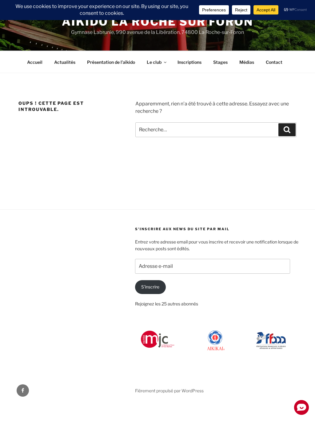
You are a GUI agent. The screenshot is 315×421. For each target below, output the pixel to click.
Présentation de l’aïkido (111, 62)
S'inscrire (150, 286)
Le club (154, 62)
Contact (274, 62)
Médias (246, 62)
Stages (220, 62)
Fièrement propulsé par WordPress (169, 390)
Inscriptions (189, 62)
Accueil (34, 62)
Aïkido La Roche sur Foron (157, 21)
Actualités (64, 62)
